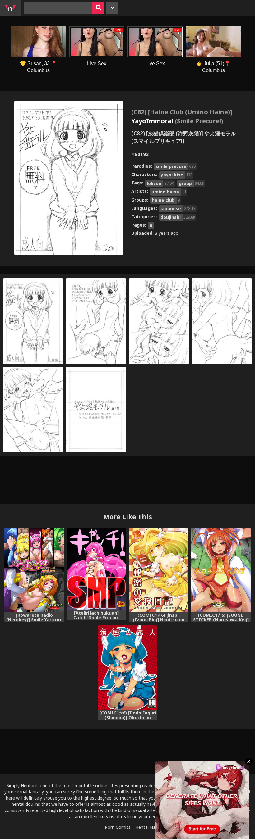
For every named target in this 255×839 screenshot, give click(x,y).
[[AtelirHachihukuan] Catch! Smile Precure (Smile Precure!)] (96, 569)
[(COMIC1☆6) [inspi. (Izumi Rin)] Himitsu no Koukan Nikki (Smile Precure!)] (158, 570)
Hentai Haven (149, 827)
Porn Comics (118, 827)
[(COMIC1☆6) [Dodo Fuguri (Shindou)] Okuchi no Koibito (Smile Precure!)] (127, 667)
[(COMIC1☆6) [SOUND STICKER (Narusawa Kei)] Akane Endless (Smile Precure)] (221, 570)
